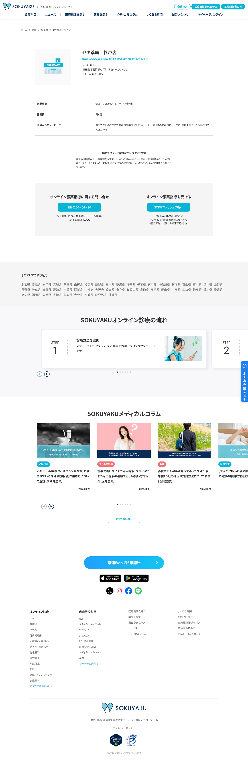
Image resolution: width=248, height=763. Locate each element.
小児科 (33, 630)
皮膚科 (33, 624)
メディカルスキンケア (90, 652)
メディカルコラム (127, 14)
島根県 (155, 289)
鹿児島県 (101, 294)
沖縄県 (113, 294)
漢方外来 (35, 658)
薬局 (34, 29)
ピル (81, 618)
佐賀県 (46, 294)
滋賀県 (78, 289)
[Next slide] (47, 374)
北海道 (25, 284)
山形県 (78, 284)
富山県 (186, 284)
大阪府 (99, 289)
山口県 (186, 289)
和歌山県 (132, 289)
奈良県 (120, 289)
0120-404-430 (81, 207)
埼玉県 (44, 29)
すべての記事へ (124, 519)
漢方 (81, 658)
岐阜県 (36, 289)
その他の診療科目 (89, 663)
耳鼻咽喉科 (36, 635)
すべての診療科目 (39, 686)
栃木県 (110, 284)
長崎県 (57, 294)
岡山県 (165, 289)
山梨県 (218, 284)
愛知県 (57, 289)
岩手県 (46, 284)
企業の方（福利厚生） (189, 634)
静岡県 (46, 289)
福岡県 (36, 294)
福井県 (207, 284)
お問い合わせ (180, 14)
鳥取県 (144, 289)
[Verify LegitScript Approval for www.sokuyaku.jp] (116, 740)
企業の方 (182, 6)
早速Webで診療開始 (124, 562)
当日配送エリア (136, 622)
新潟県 (176, 284)
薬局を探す (101, 14)
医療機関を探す (75, 14)
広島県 (176, 289)
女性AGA (84, 635)
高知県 (25, 294)
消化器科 (35, 652)
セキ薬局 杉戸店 (62, 29)
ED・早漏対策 (86, 641)
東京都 (152, 284)
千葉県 (141, 284)
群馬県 (120, 284)
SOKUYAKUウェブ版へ (168, 207)
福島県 (89, 284)
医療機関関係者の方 (205, 6)
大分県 (78, 294)
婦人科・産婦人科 (39, 646)
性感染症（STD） (87, 646)
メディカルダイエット (90, 624)
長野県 (25, 289)
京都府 (89, 289)
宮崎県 (89, 294)
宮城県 (57, 284)
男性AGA (84, 630)
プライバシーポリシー (124, 728)
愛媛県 (218, 289)
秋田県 (68, 284)
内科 (32, 618)
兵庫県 (110, 289)
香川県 (207, 289)
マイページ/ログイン (210, 14)
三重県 (68, 289)
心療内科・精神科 (39, 641)
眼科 (32, 669)
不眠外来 (35, 663)
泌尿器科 (35, 680)
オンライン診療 (39, 611)
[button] (51, 506)
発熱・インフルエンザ (41, 675)
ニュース (50, 14)
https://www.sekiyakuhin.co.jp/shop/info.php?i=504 (113, 58)
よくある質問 (155, 14)
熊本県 (68, 294)
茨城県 (99, 284)
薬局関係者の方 (233, 6)
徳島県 (197, 289)
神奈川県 (164, 284)
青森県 (36, 284)
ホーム (24, 29)
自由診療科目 (87, 611)
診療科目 (30, 14)
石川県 (197, 284)
